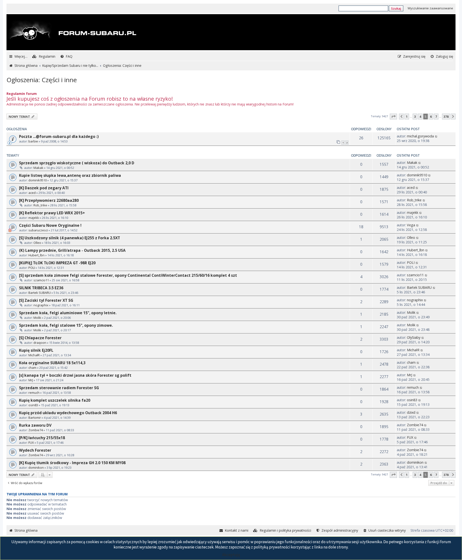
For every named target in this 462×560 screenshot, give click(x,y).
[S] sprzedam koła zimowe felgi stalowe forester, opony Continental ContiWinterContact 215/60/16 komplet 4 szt (128, 275)
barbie (33, 141)
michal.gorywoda (420, 136)
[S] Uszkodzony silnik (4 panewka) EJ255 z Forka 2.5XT (69, 237)
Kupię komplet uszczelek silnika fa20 (54, 400)
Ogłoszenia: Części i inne (41, 79)
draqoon (39, 342)
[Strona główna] (72, 32)
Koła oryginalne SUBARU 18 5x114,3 (52, 362)
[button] (393, 116)
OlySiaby (413, 337)
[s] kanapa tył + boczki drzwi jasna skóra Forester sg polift (75, 375)
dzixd (411, 412)
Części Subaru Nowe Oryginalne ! (50, 225)
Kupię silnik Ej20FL (36, 350)
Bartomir (34, 417)
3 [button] (415, 116)
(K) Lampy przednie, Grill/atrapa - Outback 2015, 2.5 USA (72, 250)
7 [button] (436, 116)
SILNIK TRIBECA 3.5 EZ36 (41, 287)
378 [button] (446, 116)
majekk (33, 217)
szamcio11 (41, 280)
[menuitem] (43, 56)
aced (32, 193)
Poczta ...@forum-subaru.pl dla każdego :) (59, 136)
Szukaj (396, 8)
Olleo (37, 242)
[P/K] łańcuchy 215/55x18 (42, 437)
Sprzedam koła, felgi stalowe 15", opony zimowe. (66, 325)
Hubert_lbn (36, 255)
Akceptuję (231, 554)
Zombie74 (35, 430)
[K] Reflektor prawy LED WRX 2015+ (52, 212)
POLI (31, 267)
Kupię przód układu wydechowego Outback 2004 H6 (68, 412)
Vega (411, 225)
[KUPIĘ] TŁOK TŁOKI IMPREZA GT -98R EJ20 (57, 262)
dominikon (36, 467)
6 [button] (431, 116)
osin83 (33, 405)
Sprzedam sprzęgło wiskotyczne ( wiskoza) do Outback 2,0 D (76, 163)
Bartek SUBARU (39, 292)
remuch (33, 392)
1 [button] (407, 116)
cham (32, 367)
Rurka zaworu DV (35, 425)
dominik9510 (37, 180)
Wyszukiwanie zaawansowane (430, 8)
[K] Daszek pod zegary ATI (44, 188)
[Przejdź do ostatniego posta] (436, 136)
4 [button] (420, 116)
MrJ (30, 380)
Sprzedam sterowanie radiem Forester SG (59, 387)
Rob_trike (40, 205)
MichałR (34, 355)
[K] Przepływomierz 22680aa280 (49, 200)
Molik (37, 317)
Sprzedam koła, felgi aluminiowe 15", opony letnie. (67, 312)
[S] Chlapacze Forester (40, 337)
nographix (40, 305)
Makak (38, 168)
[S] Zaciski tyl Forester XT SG (46, 300)
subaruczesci (38, 230)
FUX (31, 442)
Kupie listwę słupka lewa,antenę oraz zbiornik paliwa (70, 175)
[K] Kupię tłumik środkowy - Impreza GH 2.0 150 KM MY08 (72, 462)
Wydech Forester (35, 450)
